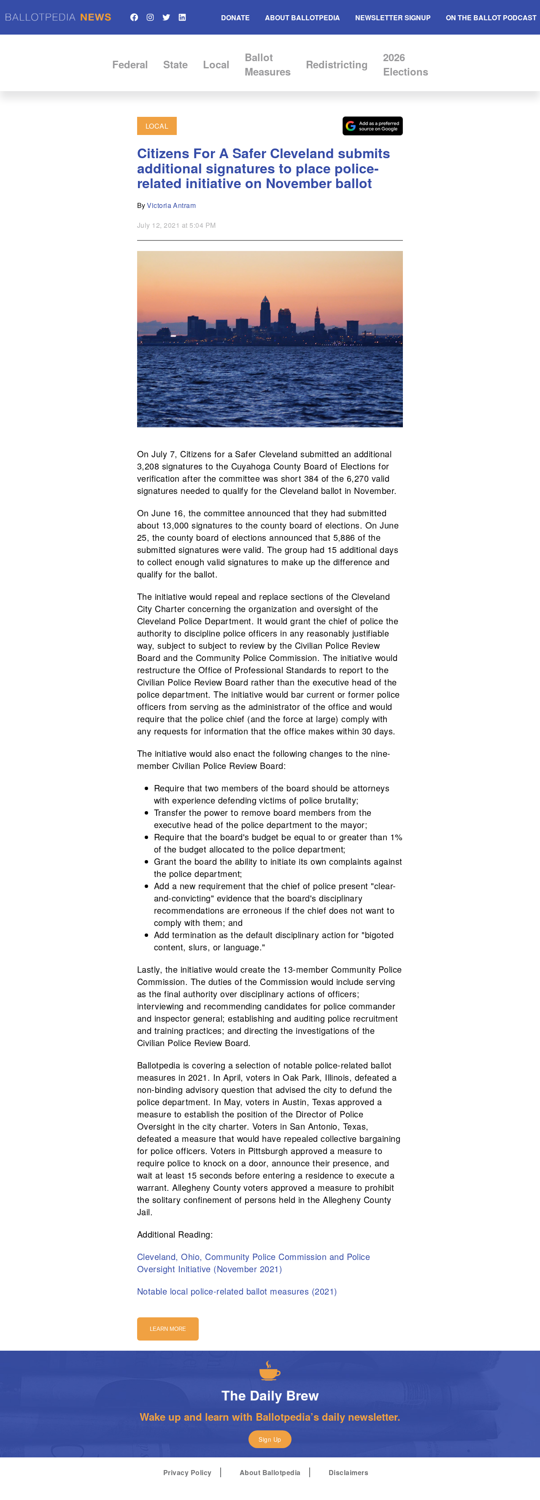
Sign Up (270, 1439)
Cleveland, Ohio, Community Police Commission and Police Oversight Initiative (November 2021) (253, 1262)
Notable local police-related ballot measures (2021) (237, 1291)
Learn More (168, 1329)
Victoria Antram (171, 205)
